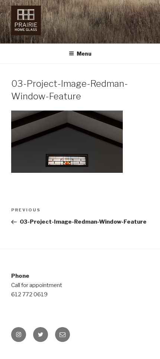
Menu (84, 53)
